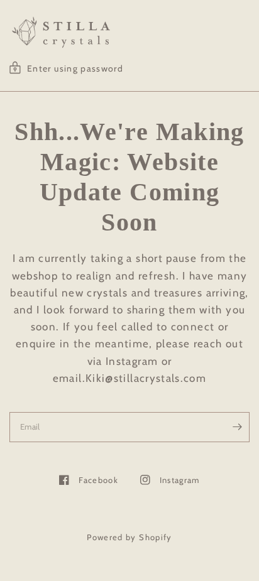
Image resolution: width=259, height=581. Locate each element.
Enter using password (75, 68)
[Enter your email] (237, 427)
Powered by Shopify (129, 537)
